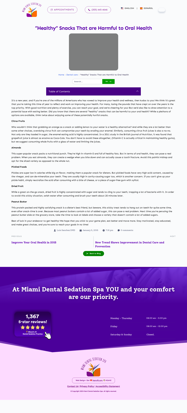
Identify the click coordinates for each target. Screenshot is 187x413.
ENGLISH (129, 8)
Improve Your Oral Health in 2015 (33, 242)
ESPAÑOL (148, 8)
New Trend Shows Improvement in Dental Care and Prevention (129, 244)
